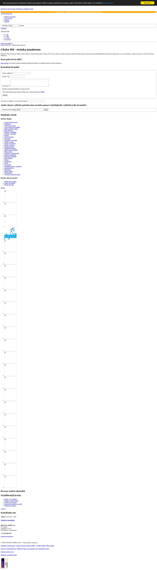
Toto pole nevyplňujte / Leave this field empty (14, 101)
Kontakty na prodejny (8, 520)
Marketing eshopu (44, 549)
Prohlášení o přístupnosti (8, 545)
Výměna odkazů (41, 545)
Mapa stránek (4, 63)
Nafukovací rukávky (10, 505)
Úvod (2, 45)
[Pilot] (3, 188)
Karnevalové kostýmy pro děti (13, 504)
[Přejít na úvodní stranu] (6, 13)
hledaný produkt (7, 109)
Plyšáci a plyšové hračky (11, 501)
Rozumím (147, 3)
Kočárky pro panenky (10, 502)
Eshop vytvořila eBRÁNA (8, 549)
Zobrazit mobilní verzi (7, 552)
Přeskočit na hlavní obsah (8, 9)
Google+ (3, 509)
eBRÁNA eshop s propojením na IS (27, 549)
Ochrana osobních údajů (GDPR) (25, 545)
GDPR (42, 92)
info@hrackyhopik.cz (7, 536)
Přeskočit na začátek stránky (9, 555)
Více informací (108, 3)
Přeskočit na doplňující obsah (24, 9)
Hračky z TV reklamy (10, 499)
